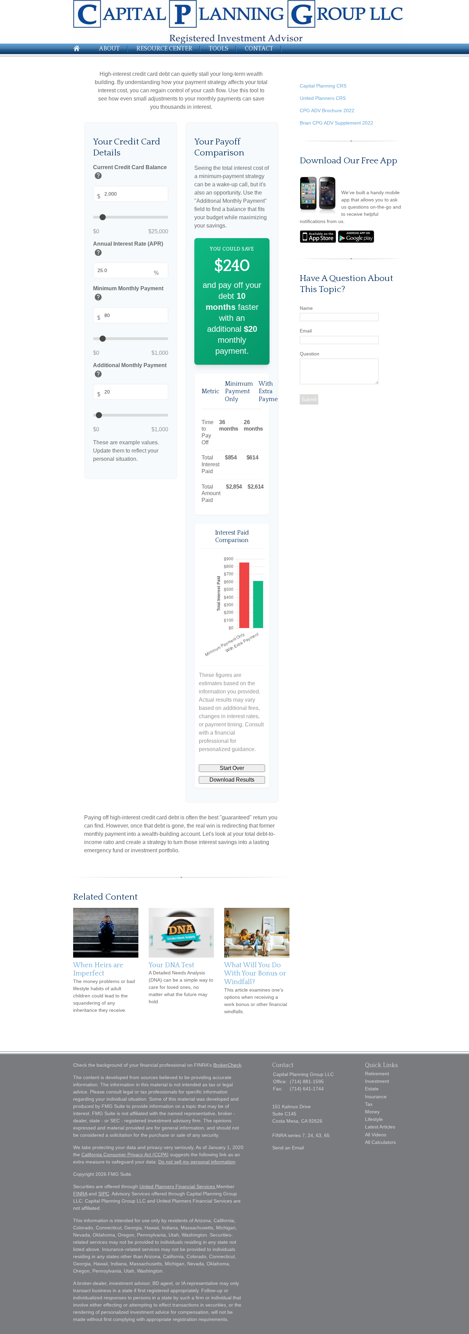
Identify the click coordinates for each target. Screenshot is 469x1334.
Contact (259, 48)
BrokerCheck (227, 1065)
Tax (369, 1104)
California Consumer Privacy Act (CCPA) (125, 1154)
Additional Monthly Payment (130, 371)
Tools (218, 48)
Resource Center (164, 48)
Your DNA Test (171, 965)
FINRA (80, 1193)
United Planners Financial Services (177, 1186)
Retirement (377, 1073)
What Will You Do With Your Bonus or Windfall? (255, 973)
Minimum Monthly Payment (128, 294)
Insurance (376, 1096)
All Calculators (380, 1142)
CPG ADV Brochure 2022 (327, 110)
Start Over (232, 768)
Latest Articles (380, 1127)
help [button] (98, 176)
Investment (377, 1081)
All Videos (375, 1134)
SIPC (103, 1193)
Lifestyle (374, 1119)
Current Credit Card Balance (130, 173)
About (109, 48)
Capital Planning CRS (323, 86)
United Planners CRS (323, 98)
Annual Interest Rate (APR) (128, 249)
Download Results (231, 780)
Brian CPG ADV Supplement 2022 (336, 123)
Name (306, 308)
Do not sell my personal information (196, 1162)
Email (306, 331)
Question (309, 353)
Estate (372, 1088)
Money (372, 1111)
